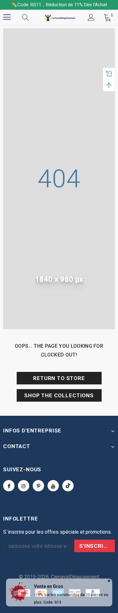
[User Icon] (91, 17)
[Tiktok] (68, 485)
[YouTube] (53, 485)
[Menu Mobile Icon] (7, 17)
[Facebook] (8, 485)
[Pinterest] (38, 485)
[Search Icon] (31, 17)
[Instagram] (23, 485)
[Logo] (60, 17)
